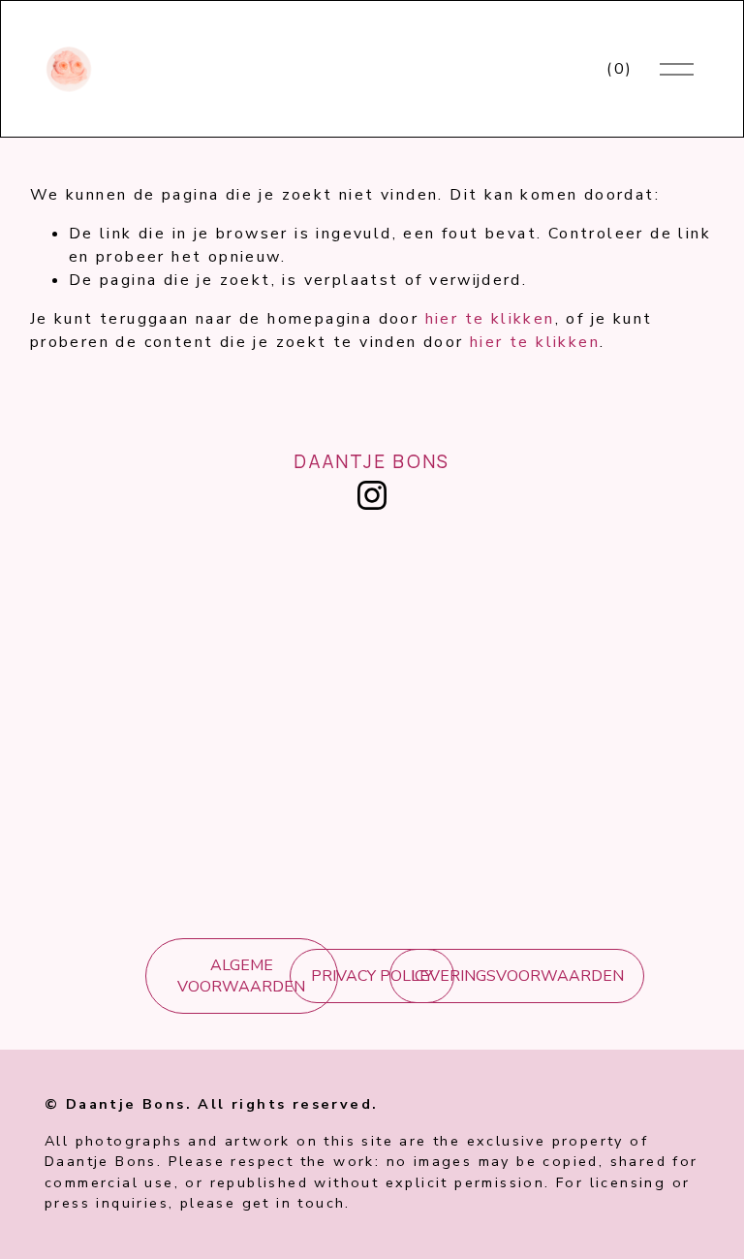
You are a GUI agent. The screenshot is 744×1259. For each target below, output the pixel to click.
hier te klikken (490, 319)
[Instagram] (372, 495)
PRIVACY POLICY (372, 976)
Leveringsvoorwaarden (517, 976)
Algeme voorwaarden (241, 976)
